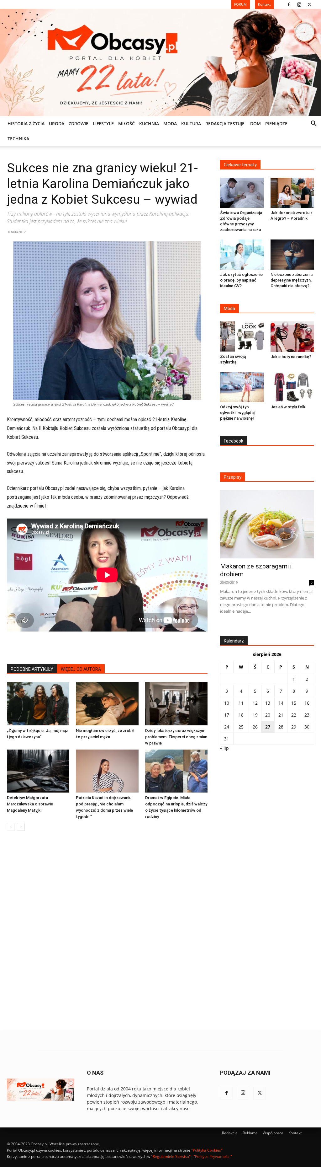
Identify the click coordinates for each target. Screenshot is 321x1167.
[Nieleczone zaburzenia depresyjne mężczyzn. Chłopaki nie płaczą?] (292, 254)
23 (306, 715)
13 (267, 703)
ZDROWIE (78, 123)
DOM (255, 123)
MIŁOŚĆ (126, 123)
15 (293, 703)
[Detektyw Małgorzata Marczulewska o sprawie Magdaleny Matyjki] (38, 771)
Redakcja (230, 1133)
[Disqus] (107, 930)
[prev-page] (11, 827)
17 (226, 715)
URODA (56, 123)
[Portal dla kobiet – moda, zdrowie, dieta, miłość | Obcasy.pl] (160, 62)
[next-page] (21, 827)
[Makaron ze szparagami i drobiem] (267, 524)
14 (280, 703)
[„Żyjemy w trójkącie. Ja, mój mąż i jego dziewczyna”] (38, 703)
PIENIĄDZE (276, 123)
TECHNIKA (18, 139)
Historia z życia (26, 123)
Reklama (250, 1133)
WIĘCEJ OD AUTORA (81, 669)
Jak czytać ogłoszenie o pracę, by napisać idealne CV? (241, 280)
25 (241, 727)
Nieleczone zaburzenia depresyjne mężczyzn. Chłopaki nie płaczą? (292, 280)
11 (241, 703)
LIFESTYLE (103, 123)
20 (267, 715)
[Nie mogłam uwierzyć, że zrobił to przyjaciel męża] (107, 703)
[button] (313, 124)
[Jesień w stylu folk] (292, 387)
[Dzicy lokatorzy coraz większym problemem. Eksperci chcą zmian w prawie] (176, 703)
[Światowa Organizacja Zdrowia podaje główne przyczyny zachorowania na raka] (242, 193)
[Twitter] (309, 4)
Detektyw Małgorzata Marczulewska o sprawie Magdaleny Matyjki (30, 804)
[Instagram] (299, 4)
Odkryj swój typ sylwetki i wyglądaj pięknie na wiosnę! (237, 413)
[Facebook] (288, 4)
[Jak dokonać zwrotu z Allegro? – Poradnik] (292, 193)
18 (241, 715)
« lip (224, 748)
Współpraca (273, 1133)
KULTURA (191, 123)
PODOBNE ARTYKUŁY (32, 669)
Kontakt (295, 1133)
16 (306, 703)
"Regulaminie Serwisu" (171, 1156)
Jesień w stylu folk (288, 407)
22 (293, 715)
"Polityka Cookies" (207, 1150)
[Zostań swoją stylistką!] (242, 336)
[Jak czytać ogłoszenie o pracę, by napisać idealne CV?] (242, 254)
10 (226, 703)
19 (255, 715)
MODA (170, 123)
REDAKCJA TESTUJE (225, 123)
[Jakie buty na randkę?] (292, 336)
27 (267, 727)
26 (255, 727)
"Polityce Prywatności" (212, 1156)
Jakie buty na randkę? (291, 356)
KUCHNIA (149, 123)
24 (226, 727)
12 (255, 703)
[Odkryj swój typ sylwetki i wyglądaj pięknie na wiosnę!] (242, 387)
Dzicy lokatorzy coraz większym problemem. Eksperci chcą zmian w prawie (176, 736)
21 (280, 715)
